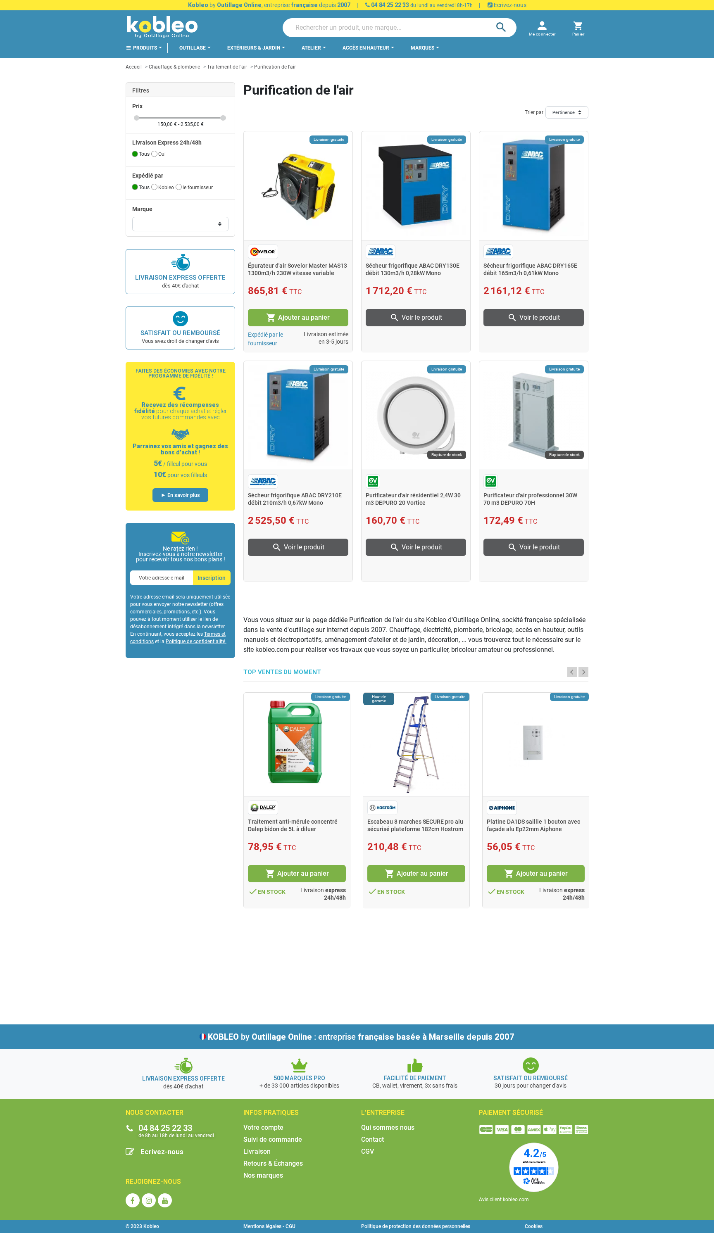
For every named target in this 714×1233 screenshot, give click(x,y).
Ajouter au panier (298, 318)
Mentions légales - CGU (269, 1226)
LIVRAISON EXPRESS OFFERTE (180, 277)
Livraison (257, 1151)
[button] (578, 27)
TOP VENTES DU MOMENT (282, 672)
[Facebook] (133, 1200)
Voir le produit (416, 318)
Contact (372, 1139)
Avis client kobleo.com (504, 1199)
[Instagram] (149, 1200)
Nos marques (263, 1175)
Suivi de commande (272, 1139)
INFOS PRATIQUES (271, 1113)
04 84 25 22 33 (389, 5)
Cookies (534, 1226)
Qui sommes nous (387, 1127)
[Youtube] (165, 1200)
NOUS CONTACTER (154, 1113)
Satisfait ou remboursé (180, 333)
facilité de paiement (415, 1078)
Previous (572, 672)
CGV (367, 1151)
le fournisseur (198, 187)
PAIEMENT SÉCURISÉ (511, 1113)
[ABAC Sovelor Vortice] (180, 224)
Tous (144, 154)
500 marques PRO (299, 1078)
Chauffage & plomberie (174, 67)
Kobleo (166, 187)
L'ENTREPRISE (383, 1113)
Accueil (134, 67)
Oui (162, 154)
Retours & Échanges (273, 1163)
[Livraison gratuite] (298, 185)
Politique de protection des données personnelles (415, 1226)
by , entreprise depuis (269, 5)
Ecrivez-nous (509, 5)
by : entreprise (361, 1037)
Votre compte (263, 1127)
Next (583, 672)
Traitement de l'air (227, 67)
